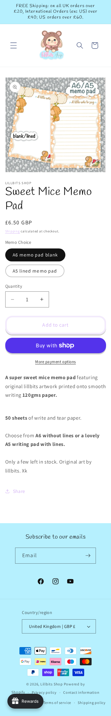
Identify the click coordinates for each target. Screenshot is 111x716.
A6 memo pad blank (35, 255)
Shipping (12, 231)
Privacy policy (44, 692)
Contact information (81, 692)
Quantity (14, 286)
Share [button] (19, 491)
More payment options (55, 361)
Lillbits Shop (51, 684)
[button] (13, 45)
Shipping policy (92, 702)
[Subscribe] (87, 556)
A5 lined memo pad (35, 271)
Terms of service (57, 702)
